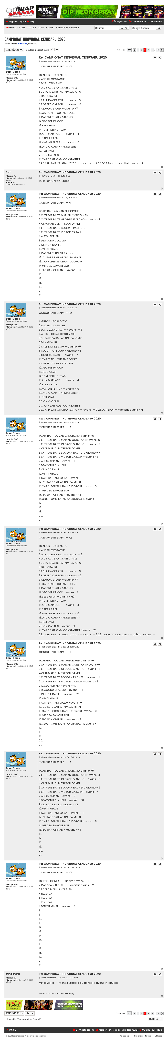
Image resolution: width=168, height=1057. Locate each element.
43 (15, 176)
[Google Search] (158, 28)
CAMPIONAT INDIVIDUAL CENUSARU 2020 (34, 39)
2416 (16, 78)
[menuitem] (30, 22)
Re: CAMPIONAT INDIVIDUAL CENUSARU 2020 (73, 57)
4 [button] (148, 50)
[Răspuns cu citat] (155, 57)
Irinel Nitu (32, 43)
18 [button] (158, 50)
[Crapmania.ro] (20, 11)
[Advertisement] (123, 1005)
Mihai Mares (13, 974)
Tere (8, 172)
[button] (129, 50)
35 (15, 978)
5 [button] (152, 50)
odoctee (22, 43)
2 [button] (141, 50)
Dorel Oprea (13, 72)
